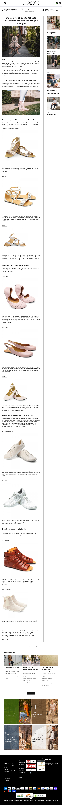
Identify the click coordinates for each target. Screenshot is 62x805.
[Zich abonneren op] (57, 768)
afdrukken (6, 767)
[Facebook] (31, 798)
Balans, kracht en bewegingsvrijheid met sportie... (30, 669)
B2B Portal (14, 767)
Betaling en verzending (6, 764)
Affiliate (13, 770)
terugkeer (6, 776)
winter (20, 777)
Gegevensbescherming (9, 773)
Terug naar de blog (32, 646)
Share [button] (4, 59)
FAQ (13, 763)
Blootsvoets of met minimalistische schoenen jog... (48, 669)
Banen (13, 765)
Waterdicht (21, 774)
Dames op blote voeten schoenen (22, 762)
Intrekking (6, 760)
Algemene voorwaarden (7, 770)
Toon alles (31, 693)
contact (13, 760)
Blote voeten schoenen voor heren (22, 768)
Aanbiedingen (22, 772)
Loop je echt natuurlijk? (12, 667)
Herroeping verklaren (7, 779)
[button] (4, 3)
